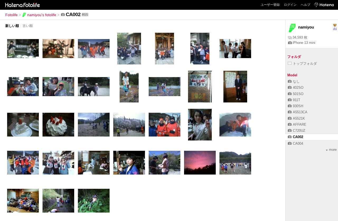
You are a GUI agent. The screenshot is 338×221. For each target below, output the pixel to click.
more (333, 150)
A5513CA (300, 112)
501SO (298, 94)
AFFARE (299, 124)
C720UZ (299, 131)
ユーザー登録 (270, 5)
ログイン (290, 5)
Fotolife (11, 15)
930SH (298, 106)
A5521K (299, 118)
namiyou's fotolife (41, 15)
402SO (298, 88)
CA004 (298, 143)
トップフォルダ (305, 63)
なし (296, 81)
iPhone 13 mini (304, 43)
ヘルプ (305, 5)
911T (296, 100)
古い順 (27, 26)
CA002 (298, 137)
